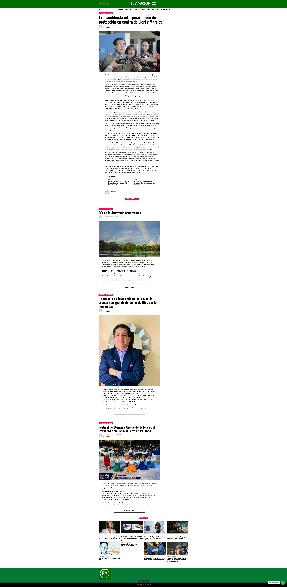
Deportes (137, 9)
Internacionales (129, 9)
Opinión (143, 9)
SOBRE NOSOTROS (165, 9)
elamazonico (108, 27)
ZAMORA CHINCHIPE (151, 9)
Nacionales (120, 9)
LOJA (158, 9)
